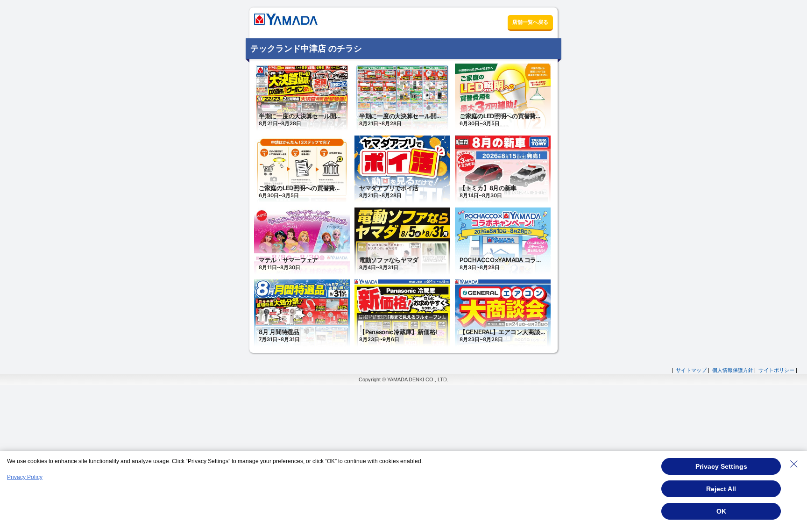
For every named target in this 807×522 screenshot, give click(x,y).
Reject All (721, 489)
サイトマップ (691, 370)
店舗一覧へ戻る (530, 22)
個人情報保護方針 (732, 370)
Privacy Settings (721, 466)
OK (721, 511)
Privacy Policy (24, 477)
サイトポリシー (776, 370)
